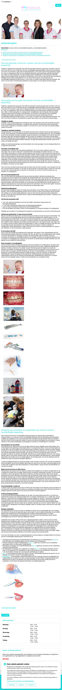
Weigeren (21, 685)
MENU (58, 5)
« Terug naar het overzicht (8, 59)
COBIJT (30, 542)
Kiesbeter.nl (6, 556)
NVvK (33, 546)
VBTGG (54, 539)
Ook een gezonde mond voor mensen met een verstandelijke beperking (23, 52)
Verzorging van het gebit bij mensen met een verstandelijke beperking (22, 54)
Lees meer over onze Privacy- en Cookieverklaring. (20, 681)
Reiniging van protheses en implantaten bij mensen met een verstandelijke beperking (26, 55)
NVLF (36, 549)
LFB (4, 553)
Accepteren (31, 685)
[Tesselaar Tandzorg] (31, 8)
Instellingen (12, 685)
